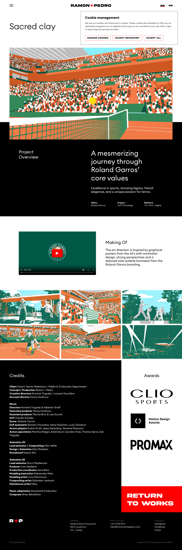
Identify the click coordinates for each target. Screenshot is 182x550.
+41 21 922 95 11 (117, 524)
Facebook (159, 527)
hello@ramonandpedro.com (125, 527)
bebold (169, 542)
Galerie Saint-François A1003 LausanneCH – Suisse (83, 527)
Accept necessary (127, 38)
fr (171, 5)
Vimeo (157, 530)
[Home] (91, 5)
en (163, 5)
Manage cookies (97, 38)
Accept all (153, 38)
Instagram (160, 524)
